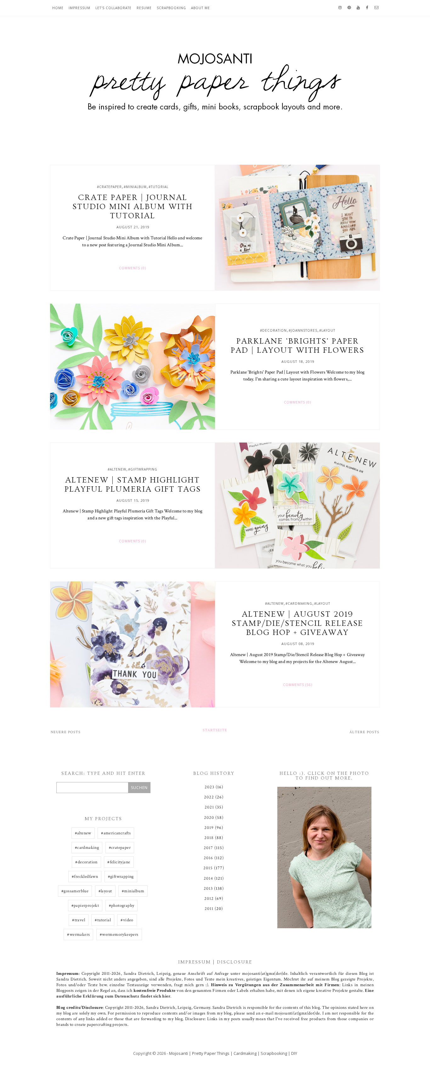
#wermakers (78, 934)
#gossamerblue (74, 891)
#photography (121, 905)
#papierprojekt (85, 905)
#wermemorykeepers (119, 934)
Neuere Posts (66, 732)
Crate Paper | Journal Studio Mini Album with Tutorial (132, 206)
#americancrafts (116, 833)
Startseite (215, 730)
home (58, 8)
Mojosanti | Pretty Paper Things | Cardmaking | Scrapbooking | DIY (233, 1053)
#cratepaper (109, 187)
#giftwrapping (142, 469)
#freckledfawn (85, 876)
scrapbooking (171, 8)
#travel (78, 920)
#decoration (273, 330)
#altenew (117, 469)
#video (127, 920)
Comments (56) (297, 685)
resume (144, 8)
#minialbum (135, 187)
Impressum (79, 8)
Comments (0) (132, 268)
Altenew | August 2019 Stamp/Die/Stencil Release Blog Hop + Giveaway (297, 623)
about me (200, 8)
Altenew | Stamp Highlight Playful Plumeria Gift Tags (133, 485)
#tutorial (158, 187)
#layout (327, 330)
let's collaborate (113, 8)
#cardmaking (299, 603)
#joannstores (303, 330)
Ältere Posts (364, 732)
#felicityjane (118, 862)
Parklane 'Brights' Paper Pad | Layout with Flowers (297, 346)
